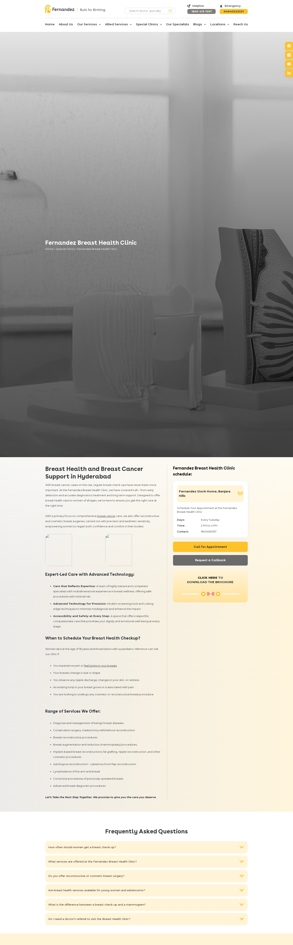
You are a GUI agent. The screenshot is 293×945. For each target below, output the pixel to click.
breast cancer (106, 516)
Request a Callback (210, 560)
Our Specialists (177, 24)
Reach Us (240, 24)
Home (50, 24)
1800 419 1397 (201, 11)
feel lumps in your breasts (100, 665)
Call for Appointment (210, 547)
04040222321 (234, 11)
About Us (66, 24)
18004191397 (208, 531)
